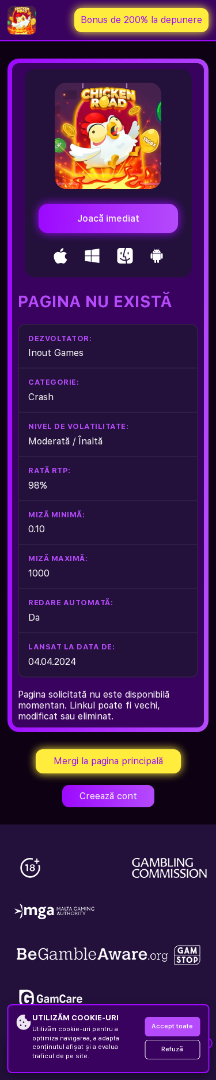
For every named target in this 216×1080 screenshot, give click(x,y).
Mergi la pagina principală (108, 761)
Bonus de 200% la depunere (141, 19)
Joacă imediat (108, 218)
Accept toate (172, 1026)
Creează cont (108, 796)
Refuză (172, 1049)
